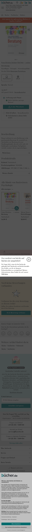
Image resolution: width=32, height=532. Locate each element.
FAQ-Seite (4, 274)
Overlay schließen (29, 259)
